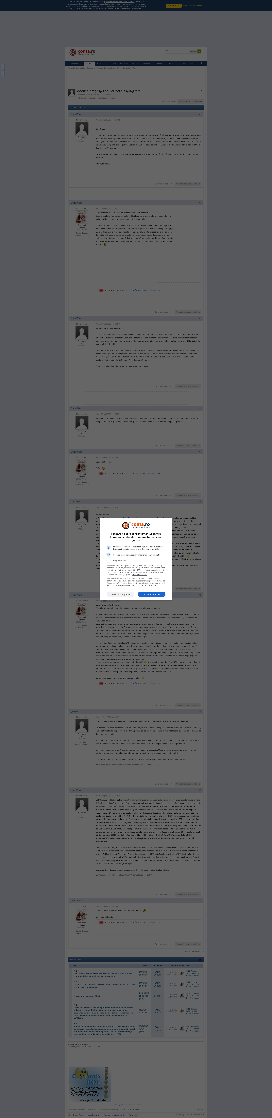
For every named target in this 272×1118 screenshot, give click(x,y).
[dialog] (136, 559)
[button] (136, 561)
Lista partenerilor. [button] (139, 574)
